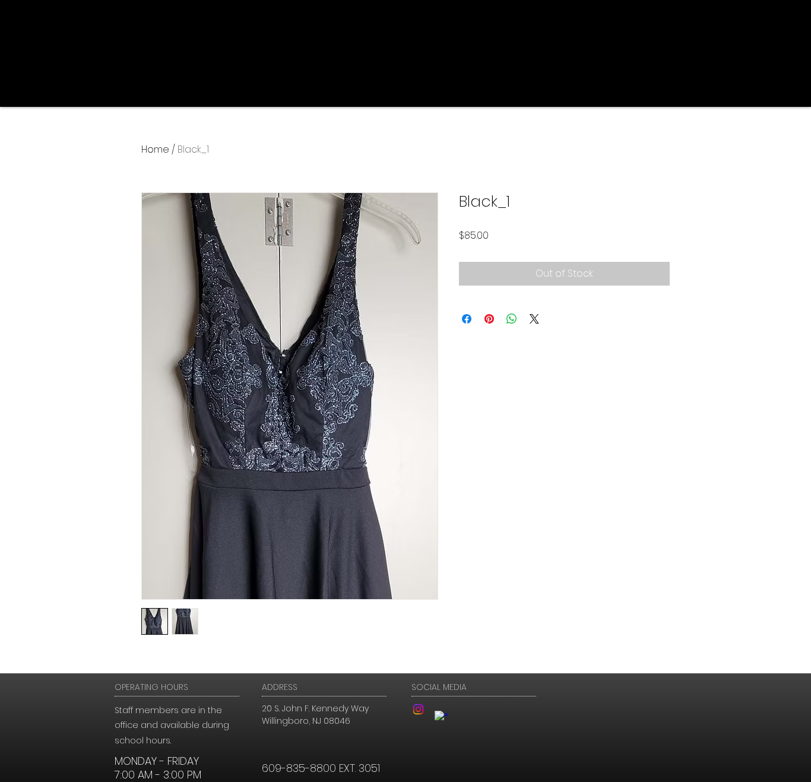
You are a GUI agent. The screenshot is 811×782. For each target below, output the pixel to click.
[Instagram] (418, 709)
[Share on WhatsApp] (512, 319)
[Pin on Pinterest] (489, 319)
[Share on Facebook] (467, 319)
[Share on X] (534, 319)
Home (155, 149)
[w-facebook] (441, 717)
